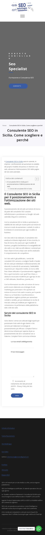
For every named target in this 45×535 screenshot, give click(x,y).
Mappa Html (6, 475)
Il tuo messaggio (17, 352)
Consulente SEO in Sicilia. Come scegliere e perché (25, 125)
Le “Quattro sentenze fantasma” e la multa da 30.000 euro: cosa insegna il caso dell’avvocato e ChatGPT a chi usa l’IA (21, 495)
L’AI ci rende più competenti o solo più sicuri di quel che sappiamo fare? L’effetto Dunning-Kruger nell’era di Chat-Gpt (22, 513)
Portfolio (4, 465)
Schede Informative (8, 428)
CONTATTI (17, 86)
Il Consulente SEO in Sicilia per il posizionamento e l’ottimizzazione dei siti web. (21, 184)
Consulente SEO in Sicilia (14, 161)
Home (4, 125)
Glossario (5, 470)
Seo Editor (5, 452)
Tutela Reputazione (8, 436)
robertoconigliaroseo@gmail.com (18, 457)
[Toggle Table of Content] (35, 179)
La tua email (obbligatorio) (21, 342)
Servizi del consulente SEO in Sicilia (21, 189)
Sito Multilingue (7, 444)
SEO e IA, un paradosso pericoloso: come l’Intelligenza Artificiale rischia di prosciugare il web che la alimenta (19, 507)
